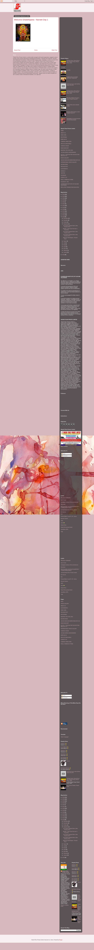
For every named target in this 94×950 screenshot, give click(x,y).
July (64, 243)
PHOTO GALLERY (65, 157)
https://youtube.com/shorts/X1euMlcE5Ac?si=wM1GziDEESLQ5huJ (70, 507)
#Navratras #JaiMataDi (65, 497)
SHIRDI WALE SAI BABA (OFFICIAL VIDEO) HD (72, 78)
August (65, 241)
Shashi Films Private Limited (65, 872)
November (65, 220)
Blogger (60, 939)
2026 (63, 194)
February (65, 250)
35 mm (68, 761)
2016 (63, 213)
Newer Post (17, 50)
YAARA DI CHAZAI (65, 145)
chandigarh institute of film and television (69, 502)
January (65, 252)
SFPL (62, 520)
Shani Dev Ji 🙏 (64, 754)
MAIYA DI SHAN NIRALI (66, 143)
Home (36, 50)
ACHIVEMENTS (64, 168)
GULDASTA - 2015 (65, 181)
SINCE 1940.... (64, 135)
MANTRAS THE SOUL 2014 (67, 150)
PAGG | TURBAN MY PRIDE (67, 179)
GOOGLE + (63, 171)
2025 (63, 196)
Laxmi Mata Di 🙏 (64, 747)
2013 (63, 254)
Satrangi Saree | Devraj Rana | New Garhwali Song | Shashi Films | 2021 (73, 61)
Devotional (63, 504)
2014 (63, 216)
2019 (63, 207)
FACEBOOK (63, 175)
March (64, 248)
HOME (62, 130)
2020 (63, 205)
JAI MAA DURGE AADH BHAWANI (68, 152)
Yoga (62, 531)
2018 (63, 209)
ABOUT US (63, 132)
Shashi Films (63, 525)
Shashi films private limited (66, 527)
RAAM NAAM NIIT (65, 148)
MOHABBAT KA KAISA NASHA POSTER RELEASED (73, 119)
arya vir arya (63, 500)
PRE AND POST (64, 166)
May (64, 244)
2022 (63, 201)
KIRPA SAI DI (64, 139)
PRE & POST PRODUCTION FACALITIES (70, 187)
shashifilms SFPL (64, 529)
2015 (63, 214)
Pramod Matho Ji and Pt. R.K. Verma (69, 516)
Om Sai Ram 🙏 (64, 757)
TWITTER (63, 173)
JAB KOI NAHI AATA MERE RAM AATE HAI (70, 160)
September (65, 224)
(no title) (63, 67)
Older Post (54, 50)
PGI (61, 514)
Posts (63, 453)
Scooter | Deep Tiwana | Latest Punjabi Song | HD (73, 112)
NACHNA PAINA (64, 164)
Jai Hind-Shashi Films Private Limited (69, 509)
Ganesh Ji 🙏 (64, 743)
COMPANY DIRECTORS (66, 141)
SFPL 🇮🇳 (63, 522)
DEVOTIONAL (64, 137)
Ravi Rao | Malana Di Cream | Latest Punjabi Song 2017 (73, 98)
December (65, 218)
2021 (63, 203)
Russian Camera (64, 518)
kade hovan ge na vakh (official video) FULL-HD (73, 84)
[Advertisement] (68, 25)
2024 (63, 198)
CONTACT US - (64, 177)
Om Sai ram (63, 512)
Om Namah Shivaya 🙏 (66, 768)
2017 (63, 211)
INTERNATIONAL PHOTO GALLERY (69, 162)
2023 (63, 200)
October (65, 222)
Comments (64, 456)
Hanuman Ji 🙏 (64, 750)
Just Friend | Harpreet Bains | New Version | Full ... (70, 226)
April (64, 246)
